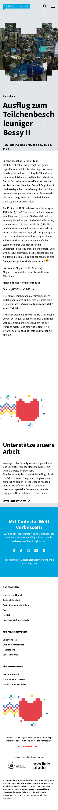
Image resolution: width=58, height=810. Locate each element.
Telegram (31, 563)
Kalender (8, 96)
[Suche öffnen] (45, 6)
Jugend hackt (16, 8)
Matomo (7, 783)
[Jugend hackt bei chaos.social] (14, 551)
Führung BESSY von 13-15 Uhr (19, 289)
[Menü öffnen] (53, 5)
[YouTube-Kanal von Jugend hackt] (36, 551)
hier (39, 786)
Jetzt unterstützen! (15, 501)
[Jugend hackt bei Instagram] (28, 551)
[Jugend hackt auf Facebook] (44, 551)
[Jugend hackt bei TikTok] (21, 551)
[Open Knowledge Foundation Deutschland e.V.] (16, 765)
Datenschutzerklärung (40, 789)
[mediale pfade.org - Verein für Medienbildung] (41, 766)
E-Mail (50, 559)
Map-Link (9, 276)
